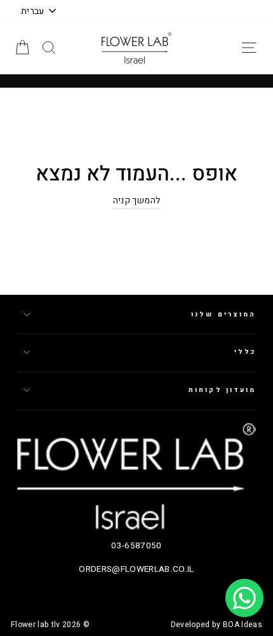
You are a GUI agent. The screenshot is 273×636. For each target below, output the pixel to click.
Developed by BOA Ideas (216, 624)
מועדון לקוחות (222, 390)
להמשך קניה (136, 200)
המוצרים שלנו (223, 314)
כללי (245, 351)
